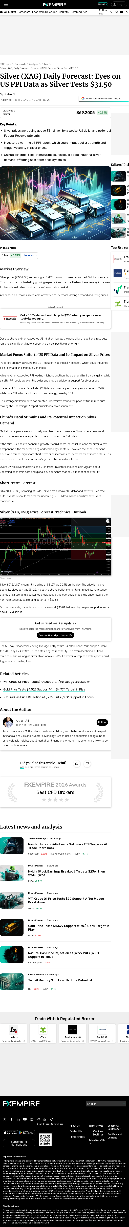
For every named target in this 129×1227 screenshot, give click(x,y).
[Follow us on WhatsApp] (116, 12)
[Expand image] (108, 521)
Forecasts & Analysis (26, 64)
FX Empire (5, 64)
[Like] (76, 763)
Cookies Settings (98, 1133)
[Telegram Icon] (38, 1119)
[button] (5, 4)
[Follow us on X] (111, 12)
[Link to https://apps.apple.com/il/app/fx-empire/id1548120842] (10, 1133)
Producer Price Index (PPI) (57, 362)
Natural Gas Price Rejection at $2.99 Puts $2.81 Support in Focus (48, 697)
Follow (102, 722)
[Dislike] (87, 763)
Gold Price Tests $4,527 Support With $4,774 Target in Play (44, 689)
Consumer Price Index (27, 388)
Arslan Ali (22, 721)
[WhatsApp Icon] (45, 1119)
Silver (45, 64)
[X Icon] (5, 1119)
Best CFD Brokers (55, 792)
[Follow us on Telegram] (127, 12)
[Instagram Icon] (32, 1119)
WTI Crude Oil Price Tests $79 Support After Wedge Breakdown (47, 682)
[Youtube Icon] (25, 1119)
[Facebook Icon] (11, 1119)
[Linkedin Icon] (18, 1119)
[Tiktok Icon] (52, 1119)
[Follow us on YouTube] (122, 12)
